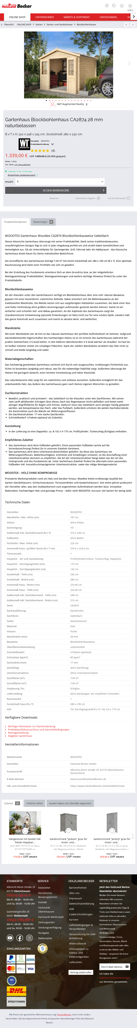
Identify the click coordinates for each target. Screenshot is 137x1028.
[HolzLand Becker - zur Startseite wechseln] (17, 5)
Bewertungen (42, 221)
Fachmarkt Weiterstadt (51, 917)
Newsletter (44, 887)
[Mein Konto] (122, 5)
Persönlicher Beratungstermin (47, 895)
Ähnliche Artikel (35, 803)
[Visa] (30, 968)
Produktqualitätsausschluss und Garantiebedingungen (38, 729)
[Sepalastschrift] (20, 968)
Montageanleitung (18, 732)
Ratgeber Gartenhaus (19, 735)
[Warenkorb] (130, 5)
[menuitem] (106, 5)
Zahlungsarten (46, 922)
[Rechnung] (20, 959)
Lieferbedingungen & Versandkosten (81, 927)
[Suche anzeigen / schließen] (107, 5)
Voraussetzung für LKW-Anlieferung (82, 936)
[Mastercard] (11, 968)
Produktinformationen (15, 221)
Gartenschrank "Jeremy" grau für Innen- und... (112, 844)
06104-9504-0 (19, 895)
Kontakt (42, 902)
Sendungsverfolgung (49, 927)
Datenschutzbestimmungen (114, 977)
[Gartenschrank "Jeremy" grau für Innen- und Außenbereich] (112, 823)
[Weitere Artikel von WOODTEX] (24, 144)
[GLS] (12, 980)
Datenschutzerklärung (81, 903)
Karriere (73, 919)
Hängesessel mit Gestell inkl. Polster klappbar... (25, 844)
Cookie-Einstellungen (81, 914)
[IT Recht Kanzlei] (44, 948)
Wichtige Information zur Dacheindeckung (31, 726)
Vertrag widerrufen (81, 972)
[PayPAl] (11, 959)
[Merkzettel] (114, 5)
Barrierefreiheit (78, 887)
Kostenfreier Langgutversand (22, 175)
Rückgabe (43, 932)
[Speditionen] (16, 1002)
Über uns (74, 893)
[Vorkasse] (30, 959)
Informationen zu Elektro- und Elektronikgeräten (79, 953)
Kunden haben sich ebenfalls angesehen (70, 803)
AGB (71, 909)
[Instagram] (30, 938)
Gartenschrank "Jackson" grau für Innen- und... (68, 844)
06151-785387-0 (20, 920)
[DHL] (16, 991)
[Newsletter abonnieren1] (127, 966)
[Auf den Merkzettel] (25, 831)
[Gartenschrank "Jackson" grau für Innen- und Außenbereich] (68, 823)
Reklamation (45, 938)
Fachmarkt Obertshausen (46, 909)
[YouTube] (11, 938)
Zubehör (11, 803)
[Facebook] (20, 938)
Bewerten (54, 198)
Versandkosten (64, 1014)
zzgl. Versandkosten (22, 164)
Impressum (75, 898)
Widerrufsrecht (77, 943)
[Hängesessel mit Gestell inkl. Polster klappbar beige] (25, 823)
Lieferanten (75, 962)
